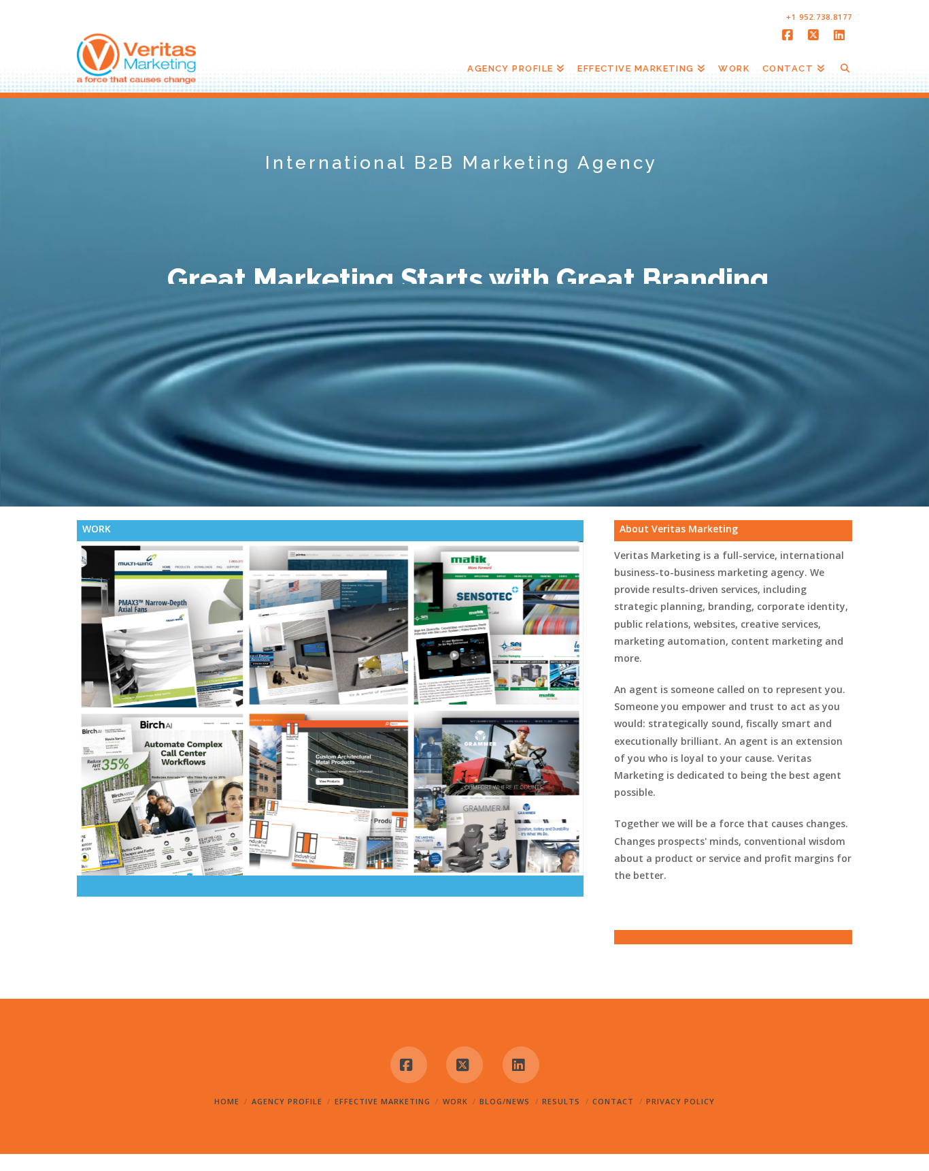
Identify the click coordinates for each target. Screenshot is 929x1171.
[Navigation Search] (841, 74)
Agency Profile (287, 1101)
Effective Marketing (382, 1101)
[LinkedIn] (841, 35)
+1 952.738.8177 (819, 17)
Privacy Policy (680, 1101)
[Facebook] (789, 35)
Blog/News (504, 1101)
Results (561, 1101)
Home (226, 1101)
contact (613, 1101)
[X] (815, 35)
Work (455, 1101)
